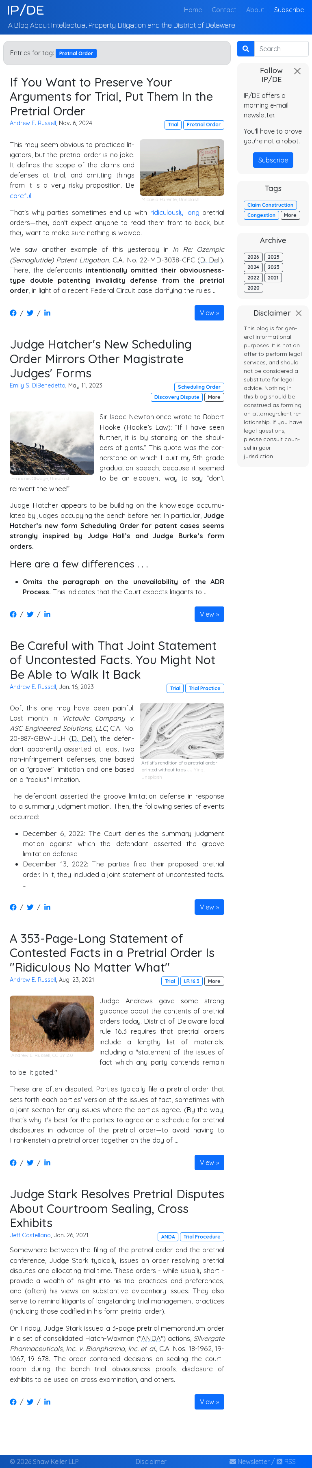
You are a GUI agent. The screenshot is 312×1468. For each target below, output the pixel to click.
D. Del (209, 259)
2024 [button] (253, 267)
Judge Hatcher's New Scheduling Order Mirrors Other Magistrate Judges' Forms (101, 358)
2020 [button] (253, 288)
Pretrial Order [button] (204, 124)
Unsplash (189, 199)
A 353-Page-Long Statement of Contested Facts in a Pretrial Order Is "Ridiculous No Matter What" (112, 952)
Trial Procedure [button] (202, 1237)
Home (194, 9)
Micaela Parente (159, 199)
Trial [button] (173, 124)
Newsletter (253, 1461)
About (255, 10)
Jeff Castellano (30, 1235)
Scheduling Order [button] (199, 387)
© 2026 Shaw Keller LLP (44, 1461)
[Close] (297, 71)
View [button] (207, 313)
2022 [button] (253, 278)
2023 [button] (274, 267)
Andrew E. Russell (33, 123)
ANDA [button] (168, 1237)
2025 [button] (274, 257)
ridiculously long (174, 212)
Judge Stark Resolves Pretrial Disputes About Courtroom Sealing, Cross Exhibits (117, 1208)
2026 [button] (253, 257)
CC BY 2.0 (62, 1055)
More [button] (214, 397)
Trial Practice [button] (205, 688)
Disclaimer (151, 1461)
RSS (289, 1461)
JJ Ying (195, 769)
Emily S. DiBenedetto (37, 385)
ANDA (151, 1338)
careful (20, 195)
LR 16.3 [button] (191, 981)
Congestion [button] (261, 215)
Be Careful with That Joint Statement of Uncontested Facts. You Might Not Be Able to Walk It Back (113, 660)
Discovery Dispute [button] (176, 397)
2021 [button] (273, 278)
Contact (224, 10)
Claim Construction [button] (270, 205)
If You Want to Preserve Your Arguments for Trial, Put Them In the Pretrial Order (111, 96)
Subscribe (289, 10)
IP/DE (25, 9)
